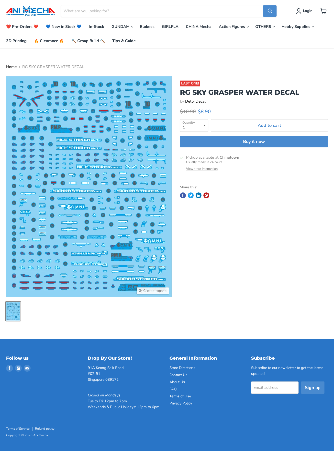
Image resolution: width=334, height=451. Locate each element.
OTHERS (263, 26)
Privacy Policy (180, 403)
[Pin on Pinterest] (206, 195)
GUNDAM (121, 26)
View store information (202, 169)
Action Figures (232, 26)
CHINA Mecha (199, 26)
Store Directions (182, 367)
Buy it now (254, 141)
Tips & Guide (124, 41)
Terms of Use (180, 396)
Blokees (147, 26)
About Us (177, 382)
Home (11, 67)
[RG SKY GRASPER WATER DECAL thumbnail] (13, 311)
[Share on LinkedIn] (198, 195)
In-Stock (96, 26)
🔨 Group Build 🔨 (88, 41)
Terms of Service (18, 429)
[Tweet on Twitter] (191, 195)
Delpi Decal (195, 101)
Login (307, 10)
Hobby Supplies (296, 26)
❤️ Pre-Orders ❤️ (22, 26)
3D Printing (16, 41)
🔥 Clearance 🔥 (49, 41)
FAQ (173, 389)
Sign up (313, 388)
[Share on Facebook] (183, 195)
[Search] (270, 11)
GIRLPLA (170, 26)
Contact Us (178, 374)
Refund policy (45, 429)
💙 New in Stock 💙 (63, 26)
